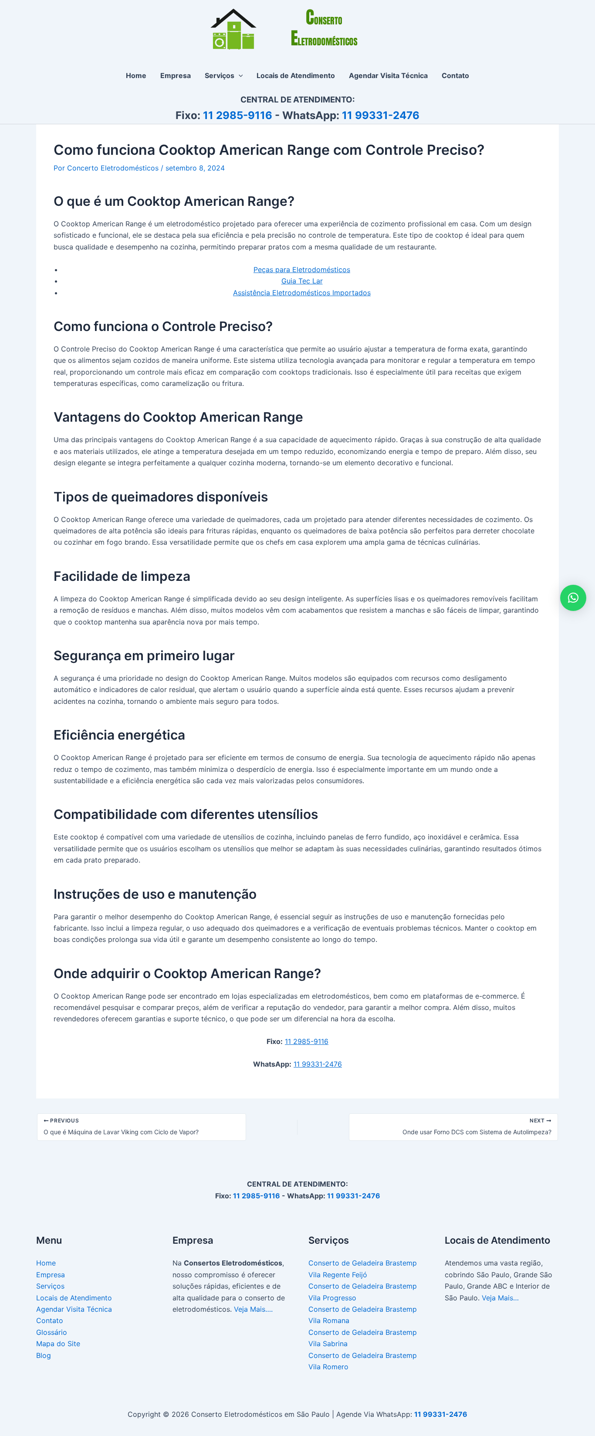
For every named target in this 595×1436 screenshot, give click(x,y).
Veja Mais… (500, 1297)
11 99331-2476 (380, 115)
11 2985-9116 (237, 115)
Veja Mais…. (253, 1309)
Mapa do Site (58, 1343)
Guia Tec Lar (302, 280)
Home (46, 1263)
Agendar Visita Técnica (74, 1309)
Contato (49, 1320)
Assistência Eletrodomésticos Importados (302, 292)
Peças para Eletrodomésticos (302, 269)
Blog (43, 1355)
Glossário (51, 1332)
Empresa (50, 1274)
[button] (238, 75)
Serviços (50, 1286)
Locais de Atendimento (74, 1297)
